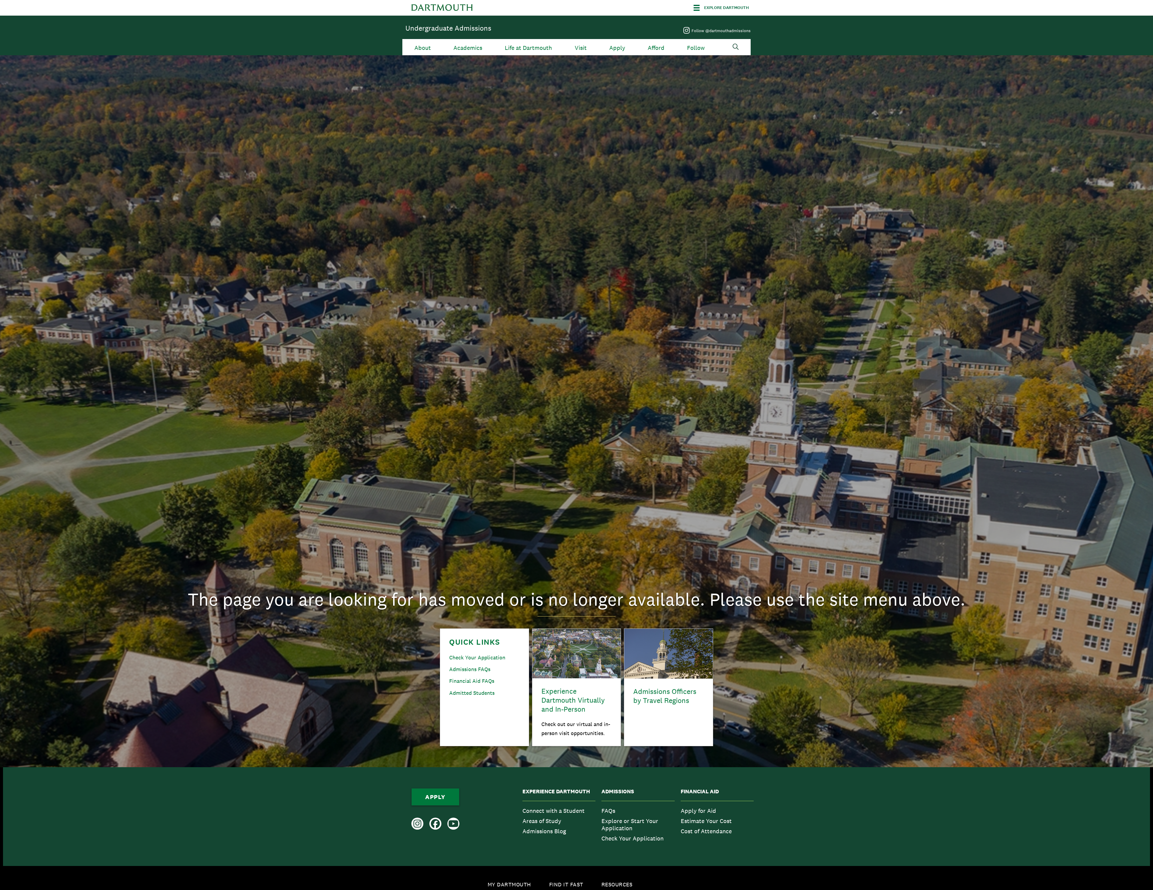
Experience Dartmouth (556, 791)
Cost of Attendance (706, 831)
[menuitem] (558, 816)
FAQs (608, 811)
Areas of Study (541, 821)
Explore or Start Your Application (629, 824)
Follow (696, 48)
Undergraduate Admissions (448, 28)
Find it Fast (566, 884)
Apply (617, 48)
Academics (467, 48)
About (422, 48)
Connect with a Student (553, 811)
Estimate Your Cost (706, 821)
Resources (617, 884)
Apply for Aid (698, 811)
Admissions (617, 791)
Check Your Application (477, 657)
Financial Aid (700, 791)
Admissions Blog (544, 831)
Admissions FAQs (469, 669)
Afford (656, 48)
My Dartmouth (509, 884)
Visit (581, 48)
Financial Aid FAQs (471, 680)
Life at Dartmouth (528, 48)
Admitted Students (472, 692)
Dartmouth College (442, 7)
